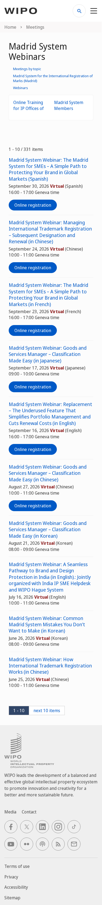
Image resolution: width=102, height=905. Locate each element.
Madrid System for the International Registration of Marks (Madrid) (53, 78)
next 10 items (46, 710)
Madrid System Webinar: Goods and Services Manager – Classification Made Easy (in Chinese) (47, 473)
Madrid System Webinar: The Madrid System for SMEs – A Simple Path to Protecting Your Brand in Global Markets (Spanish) (48, 169)
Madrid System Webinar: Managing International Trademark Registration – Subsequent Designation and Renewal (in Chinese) (50, 232)
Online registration (32, 205)
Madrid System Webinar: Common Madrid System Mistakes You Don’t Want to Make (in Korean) (47, 624)
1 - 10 (18, 710)
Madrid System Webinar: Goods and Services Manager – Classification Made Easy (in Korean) (47, 529)
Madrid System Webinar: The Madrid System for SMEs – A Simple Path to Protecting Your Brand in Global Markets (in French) (48, 294)
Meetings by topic (27, 68)
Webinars (20, 87)
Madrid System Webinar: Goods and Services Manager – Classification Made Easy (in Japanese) (47, 354)
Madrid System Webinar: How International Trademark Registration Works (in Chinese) (50, 665)
